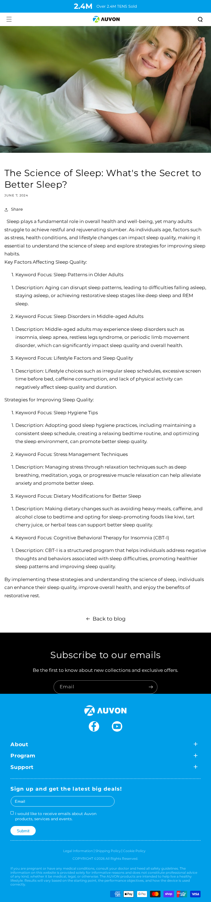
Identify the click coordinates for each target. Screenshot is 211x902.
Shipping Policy (108, 851)
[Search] (199, 19)
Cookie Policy (134, 851)
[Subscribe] (151, 687)
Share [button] (17, 209)
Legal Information (78, 851)
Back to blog (109, 619)
